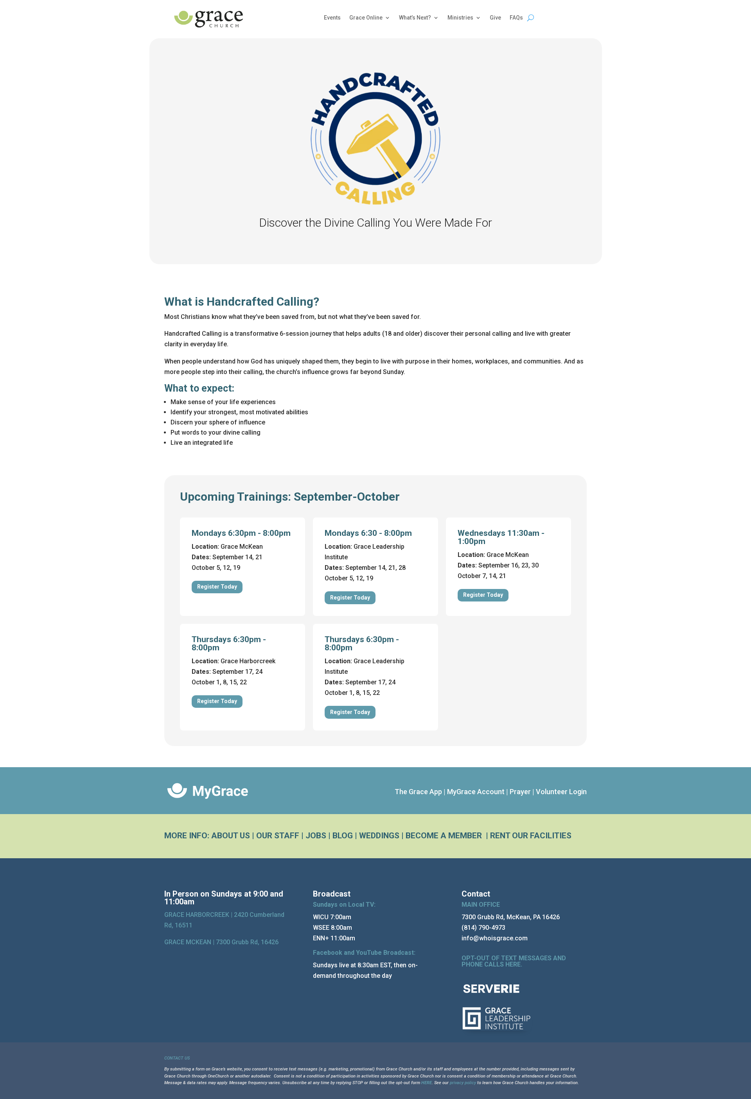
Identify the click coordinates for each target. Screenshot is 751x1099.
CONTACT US (177, 1058)
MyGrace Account (476, 792)
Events (332, 18)
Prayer (520, 792)
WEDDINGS (379, 835)
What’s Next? (415, 18)
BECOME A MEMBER (445, 835)
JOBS (315, 835)
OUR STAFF (277, 835)
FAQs (516, 18)
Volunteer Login (561, 792)
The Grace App (418, 792)
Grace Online (366, 18)
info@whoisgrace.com (495, 938)
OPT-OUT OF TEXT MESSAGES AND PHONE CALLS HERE (514, 961)
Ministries (460, 18)
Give (495, 18)
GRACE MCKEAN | (221, 942)
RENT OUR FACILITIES (530, 835)
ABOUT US (230, 835)
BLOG (342, 835)
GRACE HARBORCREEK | (199, 914)
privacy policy (463, 1082)
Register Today (217, 587)
